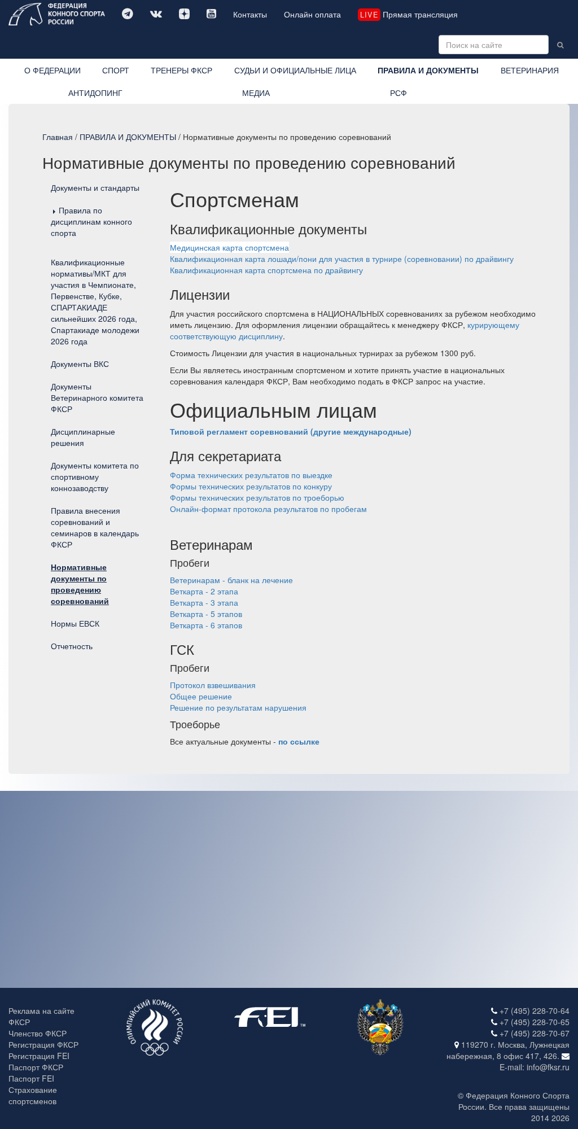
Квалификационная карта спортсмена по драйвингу (266, 269)
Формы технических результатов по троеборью (257, 497)
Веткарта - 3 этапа (204, 602)
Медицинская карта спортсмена (229, 247)
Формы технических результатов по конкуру (251, 486)
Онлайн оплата (312, 14)
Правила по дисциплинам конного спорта (91, 221)
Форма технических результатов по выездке (251, 474)
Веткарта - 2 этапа (204, 591)
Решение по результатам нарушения (238, 707)
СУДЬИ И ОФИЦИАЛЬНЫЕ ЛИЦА (295, 70)
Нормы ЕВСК (75, 623)
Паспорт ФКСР (35, 1067)
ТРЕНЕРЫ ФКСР (181, 70)
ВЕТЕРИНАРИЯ (530, 70)
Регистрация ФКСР (43, 1044)
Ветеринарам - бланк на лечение (231, 579)
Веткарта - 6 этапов (206, 625)
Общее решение (201, 696)
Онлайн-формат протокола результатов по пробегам (268, 508)
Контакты (250, 14)
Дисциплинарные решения (83, 437)
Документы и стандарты (95, 187)
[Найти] (560, 44)
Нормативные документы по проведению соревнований (80, 583)
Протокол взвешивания (213, 684)
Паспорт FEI (31, 1078)
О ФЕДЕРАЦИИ (52, 70)
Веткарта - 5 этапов (206, 613)
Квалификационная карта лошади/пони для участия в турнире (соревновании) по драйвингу (342, 258)
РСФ (398, 92)
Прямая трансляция (408, 14)
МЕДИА (256, 92)
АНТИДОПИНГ (95, 92)
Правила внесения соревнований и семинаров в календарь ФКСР (95, 527)
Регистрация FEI (38, 1055)
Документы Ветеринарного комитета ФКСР (97, 397)
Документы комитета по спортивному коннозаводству (95, 476)
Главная (57, 136)
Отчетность (72, 645)
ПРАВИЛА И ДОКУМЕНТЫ (428, 70)
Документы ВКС (80, 363)
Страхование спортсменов (32, 1095)
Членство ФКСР (37, 1033)
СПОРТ (115, 70)
